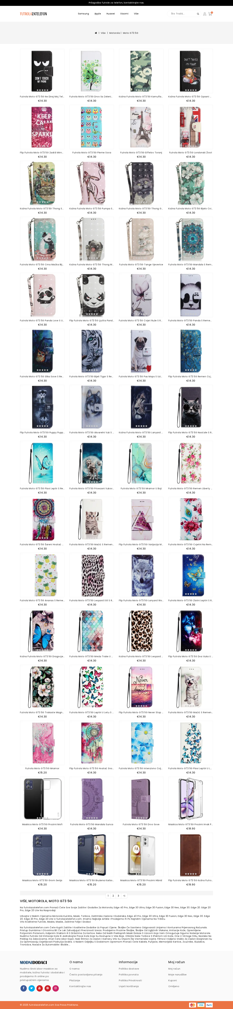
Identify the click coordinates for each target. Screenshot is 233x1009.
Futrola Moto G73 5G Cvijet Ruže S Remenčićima (141, 320)
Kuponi (172, 980)
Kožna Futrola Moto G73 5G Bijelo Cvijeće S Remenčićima (190, 208)
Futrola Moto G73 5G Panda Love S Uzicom (42, 320)
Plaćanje (74, 980)
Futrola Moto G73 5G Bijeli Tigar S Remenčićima (91, 376)
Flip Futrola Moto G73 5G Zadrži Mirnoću (42, 152)
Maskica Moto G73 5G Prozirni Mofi (42, 824)
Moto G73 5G (130, 33)
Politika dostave (129, 968)
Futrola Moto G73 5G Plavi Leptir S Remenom (42, 488)
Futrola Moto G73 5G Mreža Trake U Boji (91, 656)
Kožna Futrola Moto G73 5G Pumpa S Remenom (91, 208)
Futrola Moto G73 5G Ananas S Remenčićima (42, 600)
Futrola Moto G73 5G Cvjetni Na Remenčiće (190, 544)
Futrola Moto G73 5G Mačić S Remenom (91, 544)
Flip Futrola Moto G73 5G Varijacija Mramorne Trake (141, 544)
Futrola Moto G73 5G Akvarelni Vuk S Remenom (91, 432)
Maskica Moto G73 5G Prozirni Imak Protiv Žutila (190, 824)
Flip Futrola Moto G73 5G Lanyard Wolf (141, 600)
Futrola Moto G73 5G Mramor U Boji (141, 488)
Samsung (83, 13)
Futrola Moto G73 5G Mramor (42, 768)
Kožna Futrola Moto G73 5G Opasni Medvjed (190, 96)
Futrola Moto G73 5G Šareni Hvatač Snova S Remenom (42, 544)
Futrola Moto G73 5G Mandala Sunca (91, 824)
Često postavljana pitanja (85, 974)
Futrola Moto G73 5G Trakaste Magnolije (42, 712)
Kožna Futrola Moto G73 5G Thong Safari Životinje (42, 208)
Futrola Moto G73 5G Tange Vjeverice (141, 264)
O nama (74, 968)
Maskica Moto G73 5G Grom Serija (42, 880)
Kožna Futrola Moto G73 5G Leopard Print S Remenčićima (141, 656)
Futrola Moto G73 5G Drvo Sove (141, 824)
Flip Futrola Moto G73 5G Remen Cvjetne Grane (190, 376)
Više (136, 13)
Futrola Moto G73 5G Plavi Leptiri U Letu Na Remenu (190, 768)
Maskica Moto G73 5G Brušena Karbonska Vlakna (91, 880)
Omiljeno (173, 986)
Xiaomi (124, 13)
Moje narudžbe (177, 974)
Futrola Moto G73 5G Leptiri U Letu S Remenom (91, 712)
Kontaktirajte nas (80, 986)
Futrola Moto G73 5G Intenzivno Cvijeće (141, 768)
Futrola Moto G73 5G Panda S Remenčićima (190, 320)
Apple (97, 13)
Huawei (111, 13)
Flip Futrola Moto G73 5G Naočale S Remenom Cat (190, 432)
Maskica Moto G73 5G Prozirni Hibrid (141, 880)
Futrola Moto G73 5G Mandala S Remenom (190, 264)
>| (124, 895)
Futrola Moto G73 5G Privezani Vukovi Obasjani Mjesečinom (91, 488)
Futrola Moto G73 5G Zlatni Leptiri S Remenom (190, 600)
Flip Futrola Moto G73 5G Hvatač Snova (91, 768)
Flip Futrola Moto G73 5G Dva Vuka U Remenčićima (190, 656)
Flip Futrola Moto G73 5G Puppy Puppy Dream (42, 432)
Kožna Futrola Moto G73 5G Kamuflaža (141, 96)
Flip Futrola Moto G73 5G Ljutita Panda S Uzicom (91, 320)
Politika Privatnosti (130, 980)
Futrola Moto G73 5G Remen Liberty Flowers (190, 488)
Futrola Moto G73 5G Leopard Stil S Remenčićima (91, 600)
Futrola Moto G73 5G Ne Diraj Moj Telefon (42, 96)
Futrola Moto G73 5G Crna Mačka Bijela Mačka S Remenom (42, 264)
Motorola (114, 33)
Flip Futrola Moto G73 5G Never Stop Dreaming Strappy (141, 712)
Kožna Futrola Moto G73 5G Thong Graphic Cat (141, 208)
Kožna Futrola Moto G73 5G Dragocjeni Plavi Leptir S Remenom (42, 656)
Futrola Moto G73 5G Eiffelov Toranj (141, 152)
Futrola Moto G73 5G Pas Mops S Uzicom (141, 376)
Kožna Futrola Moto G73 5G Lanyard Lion (141, 432)
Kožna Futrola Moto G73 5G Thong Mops (91, 264)
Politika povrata (129, 974)
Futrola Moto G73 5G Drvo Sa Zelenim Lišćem (91, 96)
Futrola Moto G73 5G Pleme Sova (91, 152)
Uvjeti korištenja (129, 986)
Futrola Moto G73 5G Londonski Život (190, 152)
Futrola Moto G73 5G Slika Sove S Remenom (42, 376)
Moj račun (174, 968)
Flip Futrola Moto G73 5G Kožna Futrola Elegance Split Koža (190, 880)
